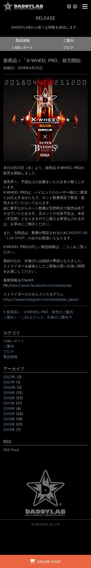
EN (74, 6)
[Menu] (85, 6)
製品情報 (23, 40)
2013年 (9, 424)
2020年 (9, 387)
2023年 (9, 377)
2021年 (9, 382)
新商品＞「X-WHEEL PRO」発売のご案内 (39, 312)
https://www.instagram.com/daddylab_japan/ (41, 299)
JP (69, 6)
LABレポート (22, 47)
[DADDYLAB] (23, 6)
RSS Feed (11, 450)
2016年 (9, 408)
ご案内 (68, 40)
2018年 (9, 398)
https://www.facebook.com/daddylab (40, 285)
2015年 (9, 414)
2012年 (9, 429)
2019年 (9, 392)
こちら (68, 246)
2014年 (9, 419)
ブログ (68, 47)
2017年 (9, 403)
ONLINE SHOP (49, 561)
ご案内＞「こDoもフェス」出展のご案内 (36, 317)
